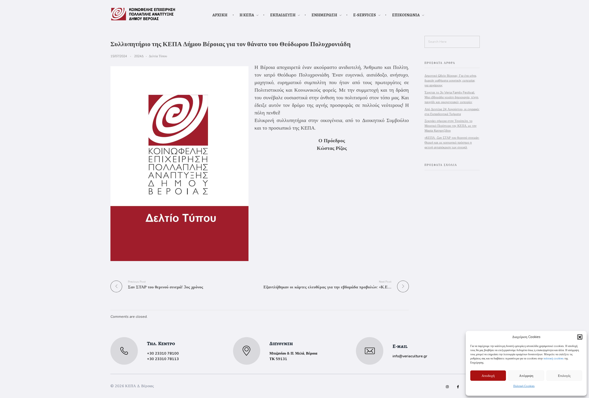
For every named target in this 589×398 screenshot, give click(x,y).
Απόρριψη (526, 375)
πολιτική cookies (553, 358)
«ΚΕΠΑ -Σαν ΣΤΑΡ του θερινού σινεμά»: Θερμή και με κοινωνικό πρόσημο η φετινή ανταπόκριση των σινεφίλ (451, 143)
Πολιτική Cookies (524, 386)
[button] (579, 337)
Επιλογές (564, 375)
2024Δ (139, 56)
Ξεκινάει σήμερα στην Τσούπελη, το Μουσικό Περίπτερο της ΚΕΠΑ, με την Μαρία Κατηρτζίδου (450, 126)
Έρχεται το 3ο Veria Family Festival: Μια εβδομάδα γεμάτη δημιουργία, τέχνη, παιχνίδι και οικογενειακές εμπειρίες (451, 97)
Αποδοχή (488, 375)
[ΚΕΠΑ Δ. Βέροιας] (143, 14)
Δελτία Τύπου (158, 56)
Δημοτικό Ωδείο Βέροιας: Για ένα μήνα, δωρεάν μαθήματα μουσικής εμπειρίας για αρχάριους (450, 81)
